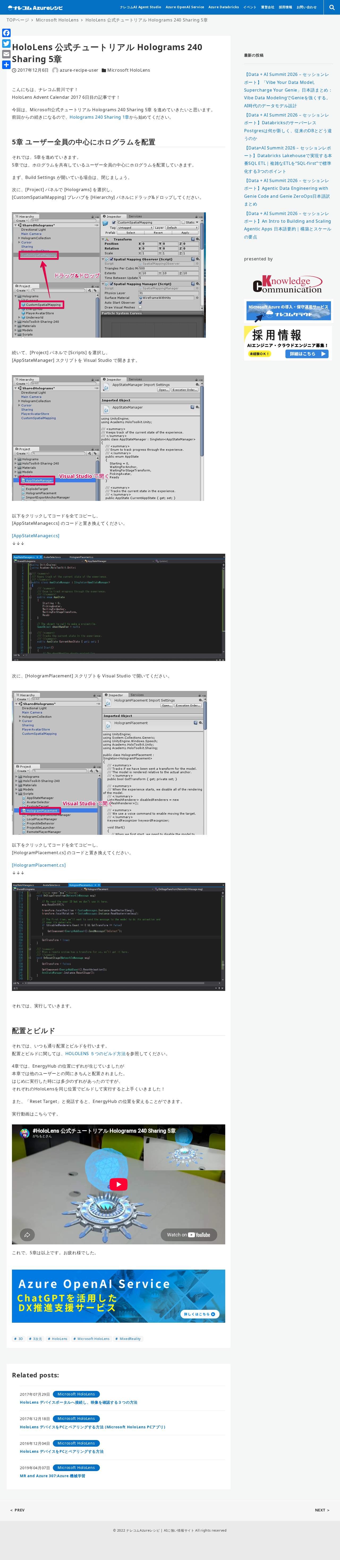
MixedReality (130, 1338)
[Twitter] (6, 43)
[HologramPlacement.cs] (39, 865)
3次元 (37, 1338)
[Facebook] (6, 33)
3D (20, 1338)
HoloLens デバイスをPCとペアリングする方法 (62, 1451)
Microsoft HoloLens (128, 70)
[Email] (6, 54)
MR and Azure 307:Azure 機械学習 (53, 1475)
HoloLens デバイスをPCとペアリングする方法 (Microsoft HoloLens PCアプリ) (92, 1426)
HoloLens (59, 1338)
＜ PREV (17, 1509)
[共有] (6, 64)
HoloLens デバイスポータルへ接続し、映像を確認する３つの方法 (79, 1402)
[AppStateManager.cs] (36, 536)
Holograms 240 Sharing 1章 (99, 117)
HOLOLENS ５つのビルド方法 (95, 1053)
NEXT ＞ (322, 1509)
